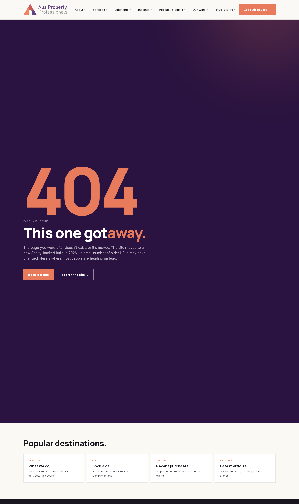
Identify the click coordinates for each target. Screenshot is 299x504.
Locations (123, 9)
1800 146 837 (225, 9)
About (80, 9)
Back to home (38, 274)
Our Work (200, 9)
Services (100, 9)
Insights (145, 9)
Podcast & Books (172, 9)
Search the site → (75, 274)
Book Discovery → (257, 9)
